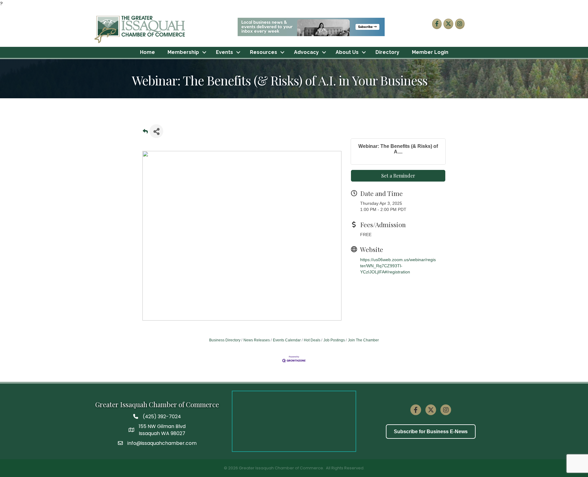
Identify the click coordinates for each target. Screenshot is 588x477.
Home (147, 52)
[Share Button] (156, 131)
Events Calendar (287, 340)
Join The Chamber (363, 340)
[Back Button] (145, 133)
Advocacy (306, 52)
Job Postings (334, 340)
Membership (183, 52)
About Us (347, 52)
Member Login (430, 52)
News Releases (256, 340)
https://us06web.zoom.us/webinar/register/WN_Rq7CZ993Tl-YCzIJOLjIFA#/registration (398, 266)
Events (224, 52)
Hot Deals (312, 340)
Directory (387, 52)
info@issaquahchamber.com (162, 443)
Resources (263, 52)
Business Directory (224, 340)
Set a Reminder (398, 175)
